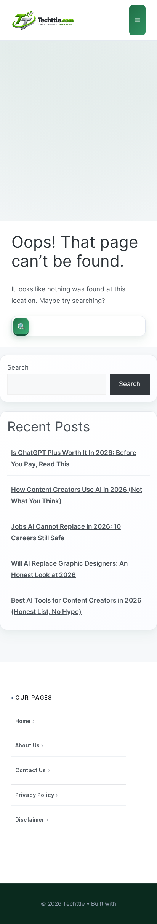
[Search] (21, 326)
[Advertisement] (78, 123)
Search (18, 367)
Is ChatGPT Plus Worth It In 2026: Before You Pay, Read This (73, 458)
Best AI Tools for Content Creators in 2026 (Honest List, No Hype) (76, 605)
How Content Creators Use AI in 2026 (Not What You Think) (76, 495)
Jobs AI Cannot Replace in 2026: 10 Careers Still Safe (66, 532)
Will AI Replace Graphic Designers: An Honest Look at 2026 (69, 569)
